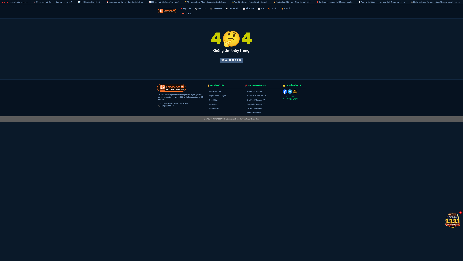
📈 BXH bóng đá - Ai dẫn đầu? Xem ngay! (145, 2)
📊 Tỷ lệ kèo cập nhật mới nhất (70, 2)
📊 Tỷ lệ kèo (248, 8)
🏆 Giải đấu (286, 8)
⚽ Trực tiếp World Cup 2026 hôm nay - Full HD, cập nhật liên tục (362, 2)
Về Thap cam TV (288, 96)
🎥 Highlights (216, 8)
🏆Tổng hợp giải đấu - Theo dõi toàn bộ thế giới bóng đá (186, 2)
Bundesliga (213, 104)
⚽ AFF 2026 (200, 8)
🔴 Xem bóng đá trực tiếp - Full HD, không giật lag (315, 2)
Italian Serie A (214, 108)
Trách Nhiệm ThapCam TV (256, 96)
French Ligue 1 (214, 100)
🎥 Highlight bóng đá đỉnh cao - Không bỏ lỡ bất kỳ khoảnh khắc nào (416, 2)
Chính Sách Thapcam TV (256, 100)
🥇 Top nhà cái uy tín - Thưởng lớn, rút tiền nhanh (230, 2)
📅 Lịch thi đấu (232, 8)
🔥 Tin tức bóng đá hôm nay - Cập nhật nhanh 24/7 (272, 2)
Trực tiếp (187, 8)
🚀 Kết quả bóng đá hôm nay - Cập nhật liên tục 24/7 (33, 2)
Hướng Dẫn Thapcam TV (256, 91)
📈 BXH (261, 8)
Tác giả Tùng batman (290, 99)
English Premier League (217, 96)
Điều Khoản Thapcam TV (256, 104)
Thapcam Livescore (254, 113)
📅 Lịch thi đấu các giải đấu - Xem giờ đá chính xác (105, 2)
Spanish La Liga (215, 91)
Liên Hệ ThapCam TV (254, 108)
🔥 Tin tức (272, 8)
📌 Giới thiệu (187, 14)
